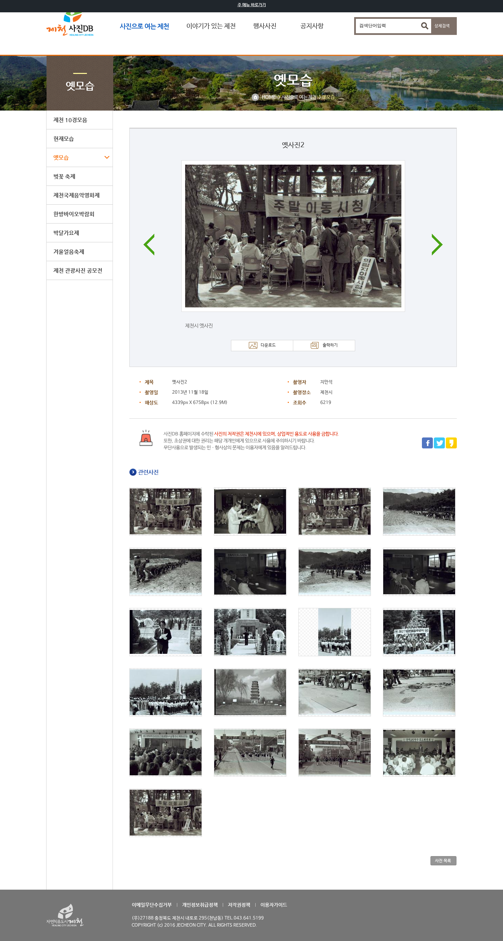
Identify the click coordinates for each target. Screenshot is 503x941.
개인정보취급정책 (200, 904)
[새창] (427, 447)
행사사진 (264, 26)
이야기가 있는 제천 (211, 26)
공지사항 (312, 26)
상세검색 (442, 26)
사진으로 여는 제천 (144, 26)
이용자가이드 (273, 904)
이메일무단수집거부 (152, 904)
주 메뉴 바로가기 (251, 4)
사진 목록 (443, 860)
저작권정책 (239, 904)
